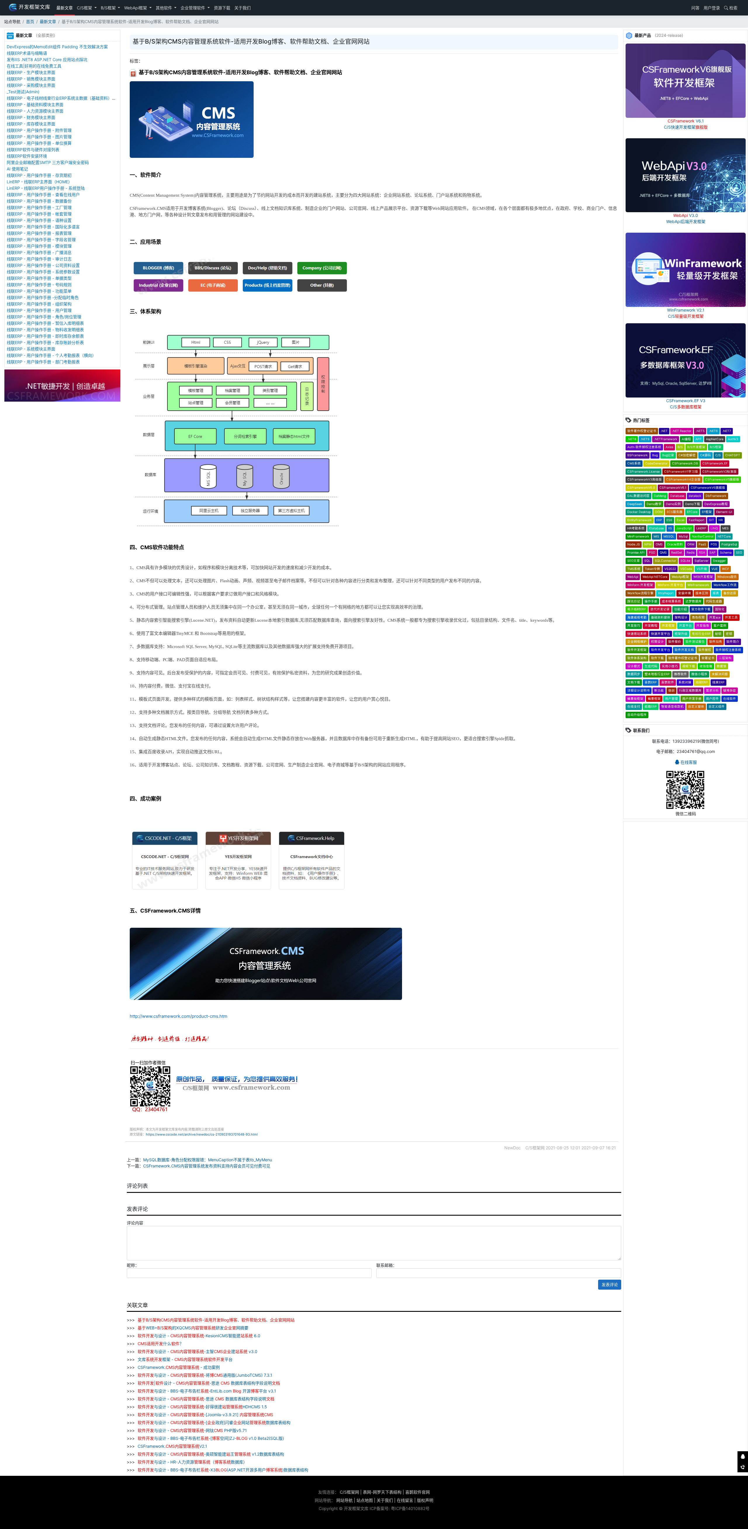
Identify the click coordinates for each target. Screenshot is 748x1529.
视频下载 (688, 666)
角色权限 (698, 617)
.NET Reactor (681, 431)
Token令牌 (652, 569)
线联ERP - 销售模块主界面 (31, 78)
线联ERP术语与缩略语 (27, 53)
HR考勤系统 (636, 528)
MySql (683, 536)
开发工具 (731, 617)
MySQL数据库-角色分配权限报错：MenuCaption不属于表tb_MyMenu (207, 1159)
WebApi (632, 577)
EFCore (692, 512)
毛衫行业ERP (701, 634)
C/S (718, 455)
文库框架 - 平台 (184, 1359)
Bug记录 (668, 455)
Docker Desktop (639, 512)
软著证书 (708, 658)
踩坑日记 (633, 601)
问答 (694, 7)
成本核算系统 (671, 601)
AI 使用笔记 (17, 168)
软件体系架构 (637, 658)
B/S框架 (109, 7)
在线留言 (405, 1500)
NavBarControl (702, 536)
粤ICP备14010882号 (410, 1508)
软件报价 (674, 642)
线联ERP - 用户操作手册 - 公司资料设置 (43, 265)
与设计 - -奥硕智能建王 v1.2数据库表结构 (211, 1454)
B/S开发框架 (696, 447)
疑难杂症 (729, 690)
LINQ (714, 528)
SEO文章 (633, 561)
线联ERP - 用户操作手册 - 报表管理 (39, 233)
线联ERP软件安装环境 (27, 155)
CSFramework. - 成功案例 (178, 1367)
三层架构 (725, 658)
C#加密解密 (687, 455)
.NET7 (726, 431)
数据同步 (633, 674)
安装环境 (684, 593)
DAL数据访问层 (638, 496)
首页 (30, 21)
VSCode (686, 569)
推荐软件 (680, 674)
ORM (690, 544)
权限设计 (657, 642)
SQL (647, 561)
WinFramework (698, 585)
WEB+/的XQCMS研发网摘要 (193, 1327)
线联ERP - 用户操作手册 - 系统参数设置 (43, 271)
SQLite (685, 561)
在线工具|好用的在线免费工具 (34, 65)
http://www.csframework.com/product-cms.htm (178, 1016)
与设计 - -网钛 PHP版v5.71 (192, 1430)
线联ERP (702, 682)
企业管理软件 (193, 7)
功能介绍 (680, 609)
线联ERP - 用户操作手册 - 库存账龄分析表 (45, 342)
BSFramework (637, 455)
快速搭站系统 (637, 634)
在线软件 (729, 699)
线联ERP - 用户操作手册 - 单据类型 (39, 278)
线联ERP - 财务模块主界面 (31, 117)
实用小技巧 (670, 666)
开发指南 (702, 626)
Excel (680, 520)
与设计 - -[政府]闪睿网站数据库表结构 (214, 1422)
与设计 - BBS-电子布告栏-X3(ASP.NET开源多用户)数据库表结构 (223, 1469)
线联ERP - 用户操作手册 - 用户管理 (39, 310)
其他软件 (164, 7)
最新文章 (64, 7)
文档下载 (633, 682)
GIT (711, 520)
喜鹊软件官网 (417, 1492)
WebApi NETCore (655, 577)
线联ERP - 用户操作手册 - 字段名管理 (41, 239)
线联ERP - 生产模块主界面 (31, 72)
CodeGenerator (656, 463)
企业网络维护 (637, 642)
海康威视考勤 (637, 617)
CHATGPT (732, 455)
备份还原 (729, 593)
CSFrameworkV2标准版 (719, 472)
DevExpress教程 (716, 504)
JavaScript (684, 528)
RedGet (676, 552)
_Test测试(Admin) (23, 91)
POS (714, 544)
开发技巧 (633, 626)
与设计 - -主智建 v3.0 (197, 1351)
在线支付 (633, 707)
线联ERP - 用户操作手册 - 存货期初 (39, 175)
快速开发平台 (660, 634)
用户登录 (712, 7)
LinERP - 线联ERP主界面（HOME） (39, 181)
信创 (671, 690)
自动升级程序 (637, 715)
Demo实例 (673, 504)
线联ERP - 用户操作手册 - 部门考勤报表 (43, 361)
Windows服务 (727, 577)
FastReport (696, 520)
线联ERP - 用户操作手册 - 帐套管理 (39, 213)
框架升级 (681, 634)
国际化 (720, 609)
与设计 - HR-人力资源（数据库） (192, 1461)
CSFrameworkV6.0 (641, 488)
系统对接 (684, 682)
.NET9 (645, 439)
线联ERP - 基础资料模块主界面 (35, 104)
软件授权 (704, 650)
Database (677, 496)
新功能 (659, 690)
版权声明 (425, 1500)
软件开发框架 (637, 650)
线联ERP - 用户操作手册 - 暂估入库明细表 (45, 323)
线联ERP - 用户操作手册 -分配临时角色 (43, 297)
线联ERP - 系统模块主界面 (31, 348)
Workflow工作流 (725, 585)
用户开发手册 (692, 699)
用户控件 (712, 699)
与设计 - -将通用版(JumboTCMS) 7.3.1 (205, 1375)
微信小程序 (699, 674)
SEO (739, 552)
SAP (712, 552)
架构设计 (681, 617)
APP (698, 439)
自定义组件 (717, 707)
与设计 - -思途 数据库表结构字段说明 (206, 1398)
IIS (670, 528)
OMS (659, 544)
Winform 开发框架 (640, 585)
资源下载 (222, 7)
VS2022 (670, 569)
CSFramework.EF (715, 463)
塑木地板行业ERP (657, 674)
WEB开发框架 (703, 577)
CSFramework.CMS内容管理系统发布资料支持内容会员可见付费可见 (206, 1165)
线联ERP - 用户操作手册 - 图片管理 (39, 136)
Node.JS (633, 544)
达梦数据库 (693, 601)
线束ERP (718, 682)
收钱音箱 (705, 666)
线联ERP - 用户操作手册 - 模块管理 (39, 245)
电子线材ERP (636, 609)
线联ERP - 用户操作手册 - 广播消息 (39, 252)
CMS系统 (634, 463)
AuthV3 (733, 439)
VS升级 (702, 569)
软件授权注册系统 (728, 650)
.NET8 (631, 439)
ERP (659, 520)
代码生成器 (714, 601)
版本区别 (701, 593)
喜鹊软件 (667, 682)
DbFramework (716, 496)
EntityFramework (639, 520)
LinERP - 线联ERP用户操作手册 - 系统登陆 (46, 188)
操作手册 (651, 601)
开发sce (715, 617)
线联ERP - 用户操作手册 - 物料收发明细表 (45, 329)
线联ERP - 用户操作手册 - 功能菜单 (39, 290)
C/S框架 (85, 7)
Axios (669, 447)
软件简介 (732, 642)
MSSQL (669, 536)
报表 (716, 593)
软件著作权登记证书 (641, 431)
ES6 (669, 520)
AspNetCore (714, 439)
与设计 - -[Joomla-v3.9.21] (205, 1414)
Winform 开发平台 (670, 585)
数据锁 (721, 666)
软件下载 (657, 658)
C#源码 (705, 455)
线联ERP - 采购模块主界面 (31, 85)
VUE (714, 569)
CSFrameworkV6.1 (672, 488)
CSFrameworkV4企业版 (683, 479)
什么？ (160, 1343)
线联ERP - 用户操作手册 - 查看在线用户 (43, 194)
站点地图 (364, 1500)
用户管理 (671, 699)
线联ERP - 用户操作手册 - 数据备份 (39, 200)
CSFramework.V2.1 (171, 1446)
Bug (655, 455)
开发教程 (651, 626)
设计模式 (633, 666)
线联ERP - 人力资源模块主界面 (35, 110)
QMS (663, 552)
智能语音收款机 (672, 707)
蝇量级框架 (635, 699)
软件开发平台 (660, 650)
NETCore (724, 536)
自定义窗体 (696, 707)
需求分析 (712, 690)
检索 (732, 7)
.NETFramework (665, 439)
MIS (656, 536)
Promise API (636, 552)
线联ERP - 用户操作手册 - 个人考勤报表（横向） (51, 355)
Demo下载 (692, 504)
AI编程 (686, 439)
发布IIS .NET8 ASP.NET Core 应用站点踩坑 (47, 59)
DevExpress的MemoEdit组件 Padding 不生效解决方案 (57, 46)
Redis (691, 552)
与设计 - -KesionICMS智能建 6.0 (199, 1335)
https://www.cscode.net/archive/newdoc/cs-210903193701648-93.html (202, 1134)
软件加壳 (715, 642)
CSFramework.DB (685, 463)
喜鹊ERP (651, 682)
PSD (652, 552)
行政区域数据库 (690, 690)
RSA (702, 552)
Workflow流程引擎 (640, 593)
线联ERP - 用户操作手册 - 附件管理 (39, 130)
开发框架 (668, 626)
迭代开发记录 (660, 609)
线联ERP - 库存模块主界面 (31, 123)
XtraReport (666, 593)
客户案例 (720, 626)
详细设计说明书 (638, 690)
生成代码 (651, 666)
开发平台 (685, 626)
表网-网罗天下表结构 (382, 1492)
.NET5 (700, 431)
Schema (726, 552)
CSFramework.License (643, 472)
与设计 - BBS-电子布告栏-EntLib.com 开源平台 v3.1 (207, 1390)
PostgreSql (729, 544)
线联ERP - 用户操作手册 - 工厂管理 (39, 207)
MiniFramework (638, 536)
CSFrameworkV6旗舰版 (708, 488)
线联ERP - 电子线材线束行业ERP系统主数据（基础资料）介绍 (63, 98)
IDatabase (656, 528)
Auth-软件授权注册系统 (644, 447)
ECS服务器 (675, 512)
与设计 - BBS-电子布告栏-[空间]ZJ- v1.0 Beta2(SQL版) (211, 1438)
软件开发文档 (684, 650)
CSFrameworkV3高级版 (644, 479)
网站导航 (344, 1500)
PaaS (702, 544)
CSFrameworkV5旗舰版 (722, 479)
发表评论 (610, 1284)
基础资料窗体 (660, 617)
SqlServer (702, 561)
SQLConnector (665, 561)
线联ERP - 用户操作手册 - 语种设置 (39, 220)
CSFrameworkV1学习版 (681, 472)
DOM (658, 512)
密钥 (729, 634)
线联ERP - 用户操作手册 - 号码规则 (39, 284)
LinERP (701, 528)
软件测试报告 (695, 642)
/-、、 (216, 1319)
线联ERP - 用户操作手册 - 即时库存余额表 (45, 336)
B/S (680, 447)
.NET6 (713, 431)
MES (725, 528)
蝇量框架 (654, 699)
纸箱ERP (651, 707)
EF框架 (707, 512)
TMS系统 (633, 569)
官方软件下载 (701, 609)
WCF (725, 569)
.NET (664, 431)
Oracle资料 (675, 544)
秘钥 (718, 634)
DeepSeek (634, 504)
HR (720, 520)
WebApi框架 (136, 7)
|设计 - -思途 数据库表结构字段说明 (209, 1383)
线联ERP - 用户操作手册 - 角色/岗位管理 (44, 316)
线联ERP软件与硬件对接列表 (33, 149)
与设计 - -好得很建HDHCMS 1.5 (202, 1406)
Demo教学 (654, 504)
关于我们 (242, 7)
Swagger (719, 561)
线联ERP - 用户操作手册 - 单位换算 (39, 143)
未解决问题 (720, 674)
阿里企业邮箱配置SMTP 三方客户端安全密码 (48, 162)
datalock (695, 496)
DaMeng (660, 496)
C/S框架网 (349, 1492)
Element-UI (724, 512)
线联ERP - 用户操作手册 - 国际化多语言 (43, 226)
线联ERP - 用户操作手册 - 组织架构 (39, 303)
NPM (647, 544)
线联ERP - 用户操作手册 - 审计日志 (39, 258)
